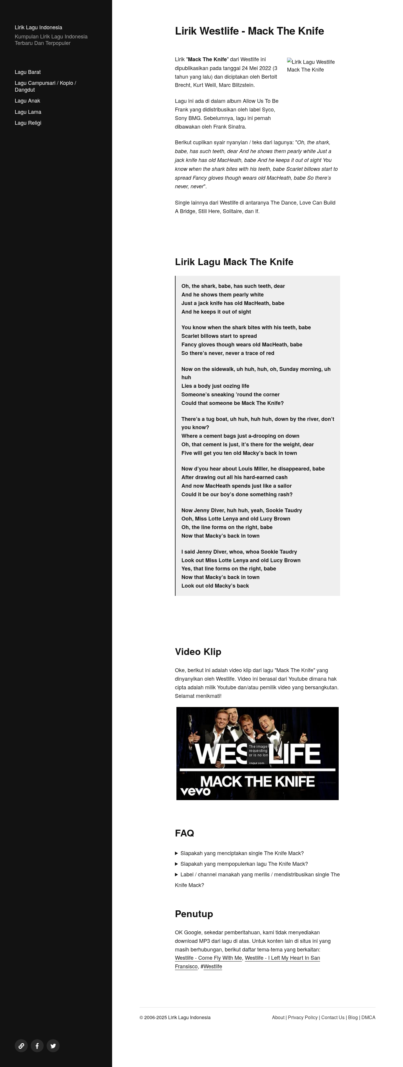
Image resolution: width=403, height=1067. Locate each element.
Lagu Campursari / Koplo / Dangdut (45, 86)
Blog (353, 1017)
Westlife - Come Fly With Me (208, 957)
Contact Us (333, 1017)
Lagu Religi (28, 122)
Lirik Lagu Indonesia (38, 27)
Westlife (213, 966)
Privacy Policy (303, 1017)
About (278, 1017)
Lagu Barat (28, 71)
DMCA (368, 1017)
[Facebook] (37, 1045)
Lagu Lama (28, 111)
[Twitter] (53, 1045)
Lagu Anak (27, 100)
